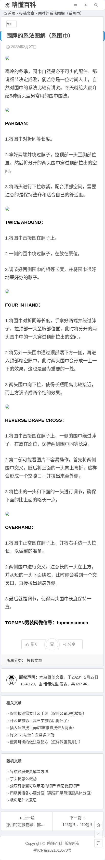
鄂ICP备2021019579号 (52, 850)
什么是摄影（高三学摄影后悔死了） (40, 720)
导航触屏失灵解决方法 (29, 771)
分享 (71, 644)
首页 (12, 13)
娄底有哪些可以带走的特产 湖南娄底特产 (45, 786)
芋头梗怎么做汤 (23, 779)
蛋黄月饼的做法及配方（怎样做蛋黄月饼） (46, 742)
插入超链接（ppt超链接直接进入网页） (43, 728)
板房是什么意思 (23, 800)
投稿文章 (26, 13)
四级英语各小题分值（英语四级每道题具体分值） (52, 793)
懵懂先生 (51, 684)
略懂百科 (23, 4)
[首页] (98, 825)
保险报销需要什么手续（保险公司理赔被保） (48, 713)
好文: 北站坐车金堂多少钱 (32, 735)
